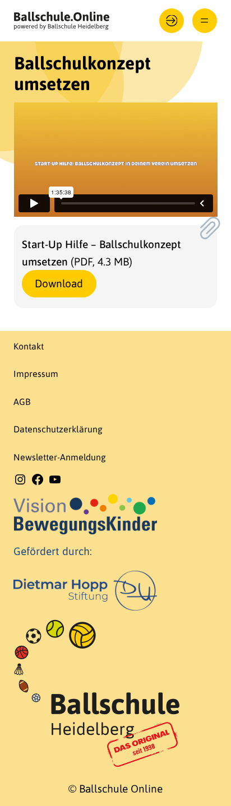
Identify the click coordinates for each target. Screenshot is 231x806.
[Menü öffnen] (205, 21)
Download (59, 283)
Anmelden (171, 21)
